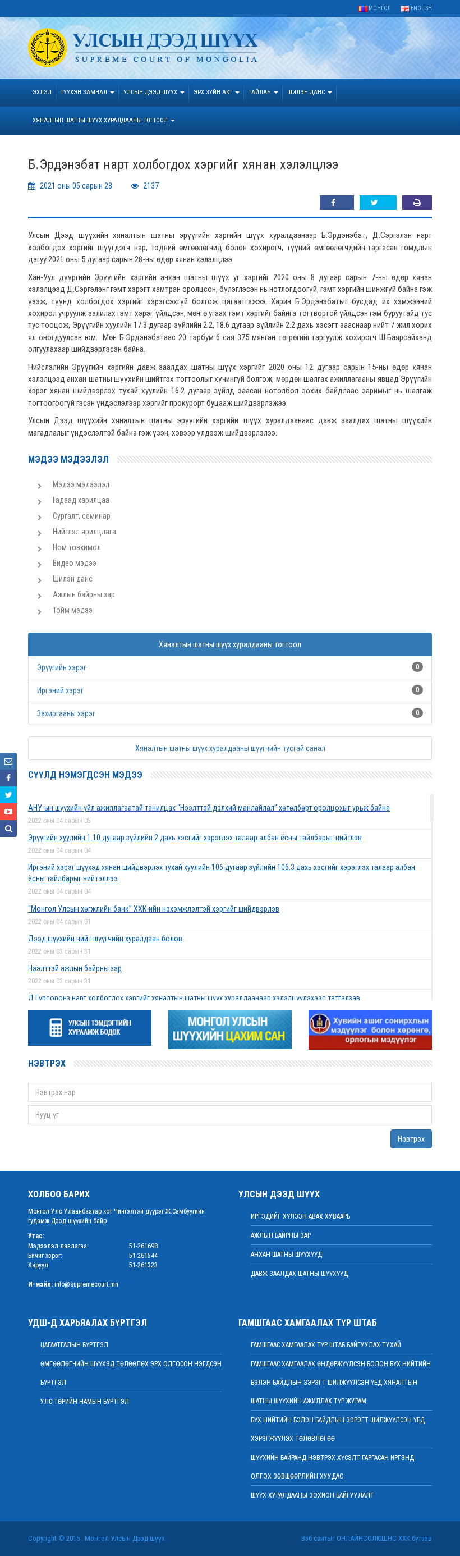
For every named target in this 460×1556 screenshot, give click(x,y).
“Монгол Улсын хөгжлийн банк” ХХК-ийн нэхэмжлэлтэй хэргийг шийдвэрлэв (153, 908)
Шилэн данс (73, 578)
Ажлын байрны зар (84, 594)
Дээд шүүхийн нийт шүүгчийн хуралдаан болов (105, 938)
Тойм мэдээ (73, 610)
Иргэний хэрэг (60, 690)
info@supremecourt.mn (86, 1284)
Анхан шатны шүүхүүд (286, 1254)
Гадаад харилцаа (81, 500)
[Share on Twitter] (378, 202)
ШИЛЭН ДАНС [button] (306, 92)
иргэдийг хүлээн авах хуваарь (300, 1216)
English (421, 8)
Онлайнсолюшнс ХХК (373, 1538)
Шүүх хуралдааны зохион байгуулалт (312, 1495)
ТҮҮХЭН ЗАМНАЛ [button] (85, 92)
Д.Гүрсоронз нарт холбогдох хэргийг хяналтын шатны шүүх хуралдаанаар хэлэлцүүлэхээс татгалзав (194, 998)
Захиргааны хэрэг (66, 713)
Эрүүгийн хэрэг (61, 667)
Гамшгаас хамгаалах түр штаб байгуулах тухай (326, 1345)
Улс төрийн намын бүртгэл (84, 1402)
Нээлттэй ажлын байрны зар (75, 968)
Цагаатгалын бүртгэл (74, 1345)
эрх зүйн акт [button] (214, 92)
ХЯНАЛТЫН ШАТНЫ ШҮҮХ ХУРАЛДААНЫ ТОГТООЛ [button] (101, 120)
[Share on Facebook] (337, 202)
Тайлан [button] (261, 92)
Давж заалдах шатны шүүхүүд (299, 1274)
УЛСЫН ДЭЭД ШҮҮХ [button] (151, 92)
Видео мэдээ (74, 563)
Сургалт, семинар (82, 515)
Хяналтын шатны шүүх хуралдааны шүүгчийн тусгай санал (230, 748)
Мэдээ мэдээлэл (81, 484)
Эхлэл (42, 92)
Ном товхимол (77, 547)
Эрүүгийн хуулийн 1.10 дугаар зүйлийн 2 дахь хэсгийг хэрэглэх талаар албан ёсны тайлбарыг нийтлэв (195, 837)
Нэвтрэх (411, 1138)
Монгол (379, 8)
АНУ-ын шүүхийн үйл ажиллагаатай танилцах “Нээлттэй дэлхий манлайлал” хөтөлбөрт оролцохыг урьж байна (209, 807)
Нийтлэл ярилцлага (84, 531)
